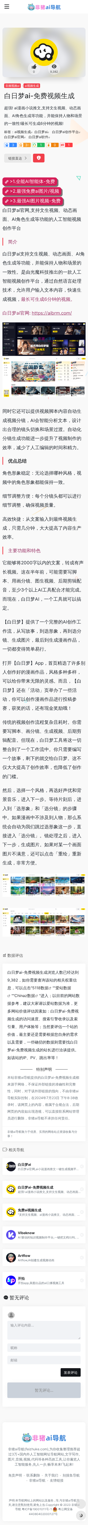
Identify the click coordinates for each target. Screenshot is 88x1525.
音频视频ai (12, 86)
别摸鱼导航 (71, 1475)
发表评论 (70, 1372)
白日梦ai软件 (38, 137)
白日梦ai (40, 132)
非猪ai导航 (37, 1480)
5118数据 (40, 987)
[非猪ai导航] (44, 7)
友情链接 (57, 1480)
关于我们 (51, 1475)
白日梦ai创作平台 (65, 132)
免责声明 (15, 1475)
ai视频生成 (32, 86)
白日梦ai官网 (14, 137)
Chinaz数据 (24, 995)
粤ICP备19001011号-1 (37, 1509)
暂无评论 (19, 1298)
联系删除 (33, 1475)
